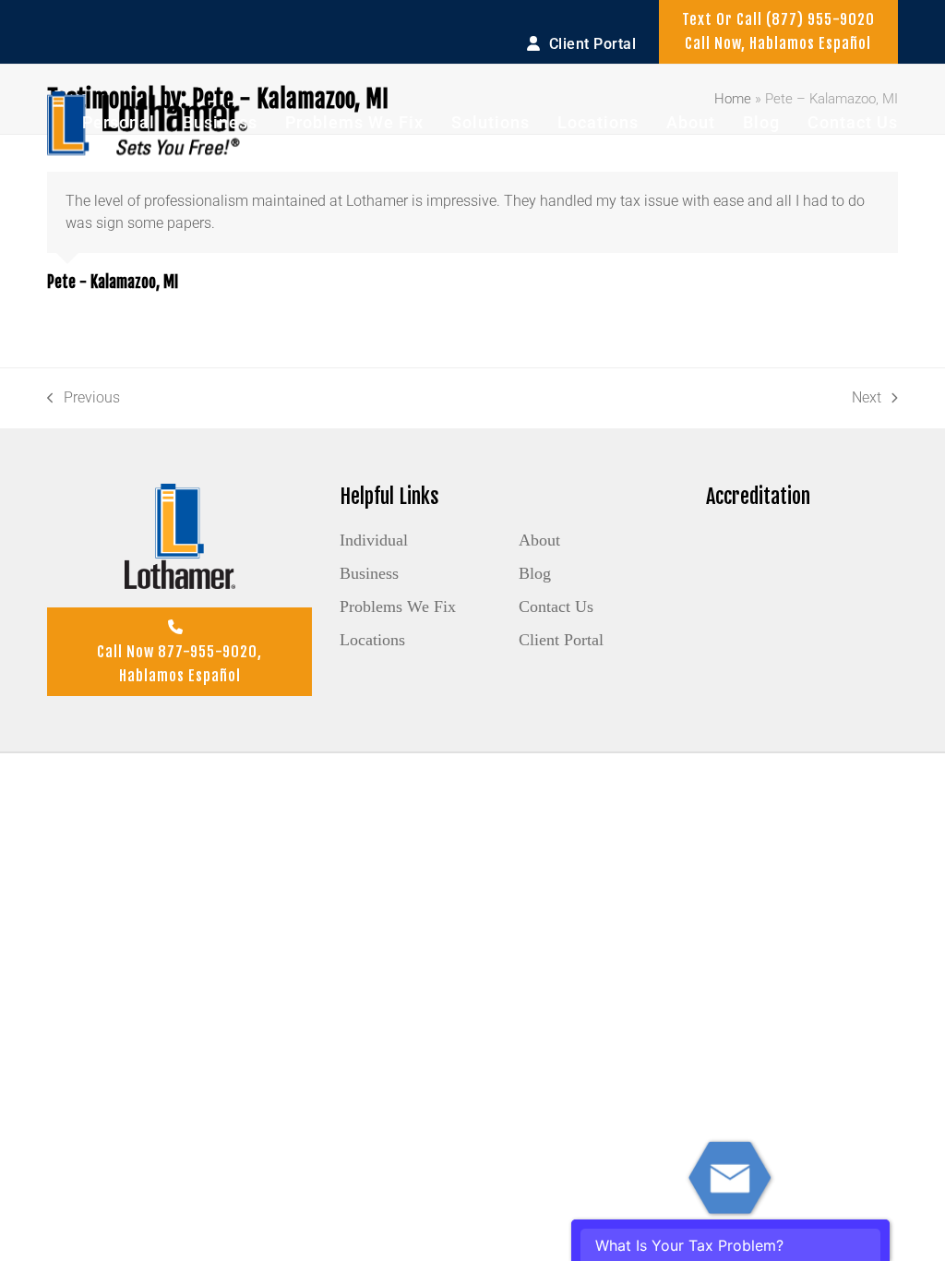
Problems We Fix (398, 606)
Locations (372, 639)
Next (867, 399)
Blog (535, 573)
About (539, 540)
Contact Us (556, 606)
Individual (374, 540)
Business (369, 573)
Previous (83, 399)
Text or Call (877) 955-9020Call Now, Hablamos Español (778, 31)
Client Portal (561, 639)
